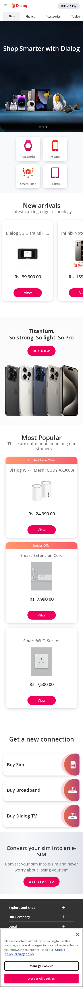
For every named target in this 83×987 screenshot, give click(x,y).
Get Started (41, 881)
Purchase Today (42, 107)
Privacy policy (24, 954)
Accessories (53, 16)
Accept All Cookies (41, 979)
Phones (30, 16)
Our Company (19, 917)
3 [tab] (46, 126)
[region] (41, 957)
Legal (13, 926)
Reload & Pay (68, 6)
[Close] (78, 934)
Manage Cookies (41, 966)
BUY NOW (41, 351)
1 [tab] (40, 126)
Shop (12, 16)
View (28, 292)
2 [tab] (43, 126)
